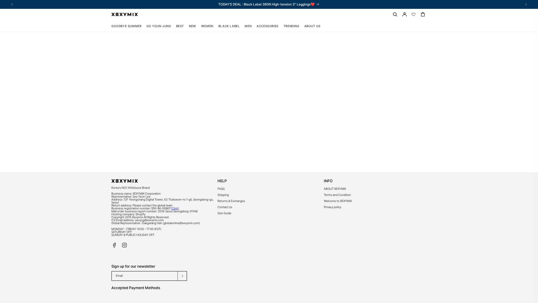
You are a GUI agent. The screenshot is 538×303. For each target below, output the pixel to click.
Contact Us (225, 207)
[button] (207, 26)
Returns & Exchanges (231, 200)
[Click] (175, 208)
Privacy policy (332, 207)
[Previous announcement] (12, 4)
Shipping (223, 194)
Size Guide (224, 213)
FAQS (221, 188)
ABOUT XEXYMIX (335, 188)
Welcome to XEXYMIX (338, 200)
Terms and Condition (337, 194)
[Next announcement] (526, 4)
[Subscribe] (182, 276)
